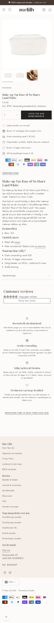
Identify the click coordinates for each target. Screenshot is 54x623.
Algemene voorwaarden (12, 453)
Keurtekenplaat (8, 490)
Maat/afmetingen (9, 275)
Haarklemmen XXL (9, 527)
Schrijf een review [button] (27, 300)
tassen (17, 242)
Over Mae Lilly (8, 447)
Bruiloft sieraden (9, 533)
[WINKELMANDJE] (50, 9)
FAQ (4, 501)
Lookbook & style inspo (12, 464)
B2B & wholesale (9, 469)
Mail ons (6, 550)
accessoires (40, 246)
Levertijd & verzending (11, 485)
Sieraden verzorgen (10, 506)
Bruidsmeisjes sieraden (11, 538)
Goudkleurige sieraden (11, 517)
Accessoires (6, 87)
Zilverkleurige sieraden (11, 522)
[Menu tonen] (4, 9)
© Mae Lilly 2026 (9, 590)
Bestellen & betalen (10, 479)
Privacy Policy (8, 458)
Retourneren (7, 495)
